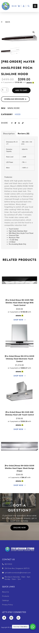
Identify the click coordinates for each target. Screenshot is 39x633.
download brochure (14, 99)
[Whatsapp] (18, 618)
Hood (18, 114)
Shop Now (19, 320)
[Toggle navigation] (35, 6)
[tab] (8, 133)
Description (9, 133)
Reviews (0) (23, 133)
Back (7, 22)
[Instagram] (11, 618)
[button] (19, 527)
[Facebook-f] (4, 618)
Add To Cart (21, 90)
